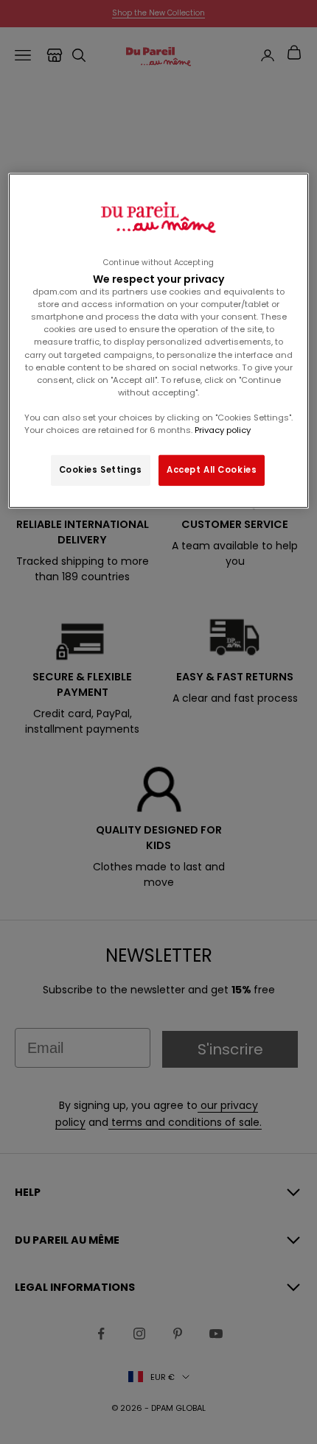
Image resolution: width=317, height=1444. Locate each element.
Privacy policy (221, 430)
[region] (159, 341)
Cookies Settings (100, 470)
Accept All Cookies (212, 470)
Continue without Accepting (158, 262)
